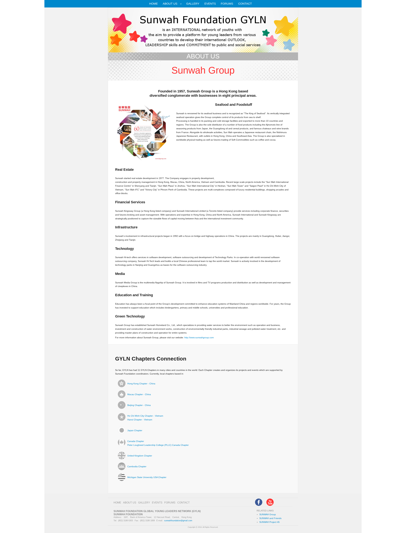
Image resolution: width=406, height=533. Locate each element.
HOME (153, 3)
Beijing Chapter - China (139, 405)
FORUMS (227, 3)
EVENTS (210, 3)
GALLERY (192, 3)
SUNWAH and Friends (270, 518)
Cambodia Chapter (136, 466)
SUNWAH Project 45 (269, 522)
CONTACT (245, 3)
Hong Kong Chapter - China (141, 383)
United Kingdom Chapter (139, 456)
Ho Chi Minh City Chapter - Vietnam (145, 416)
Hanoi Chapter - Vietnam (139, 419)
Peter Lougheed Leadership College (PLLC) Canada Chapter (158, 445)
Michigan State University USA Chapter (146, 477)
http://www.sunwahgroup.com (199, 337)
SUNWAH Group (267, 514)
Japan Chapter (134, 430)
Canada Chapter (135, 441)
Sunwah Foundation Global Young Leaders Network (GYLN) (157, 511)
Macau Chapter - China (139, 394)
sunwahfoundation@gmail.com (178, 520)
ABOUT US (170, 3)
